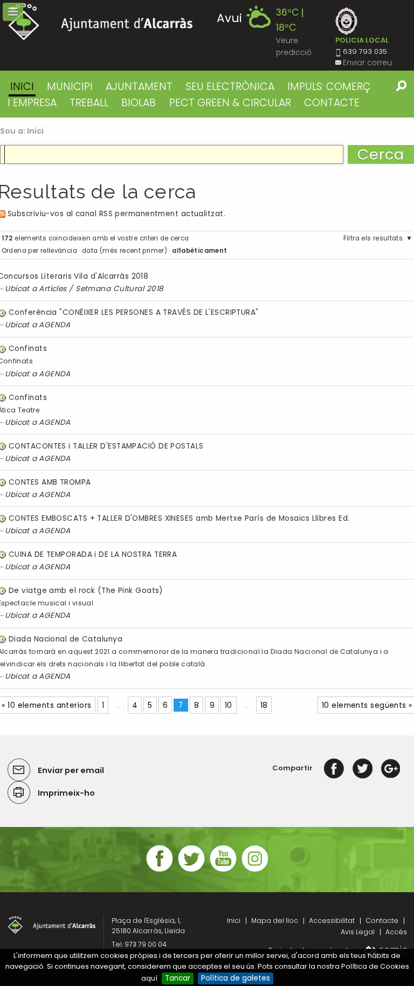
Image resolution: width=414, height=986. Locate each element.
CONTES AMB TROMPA (50, 482)
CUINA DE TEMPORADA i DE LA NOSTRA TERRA (93, 554)
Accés (396, 931)
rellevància (58, 250)
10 (228, 705)
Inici (22, 86)
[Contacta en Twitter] (191, 870)
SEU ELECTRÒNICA (230, 86)
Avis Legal (358, 931)
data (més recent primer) (124, 250)
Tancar (177, 978)
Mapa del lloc (274, 920)
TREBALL (89, 102)
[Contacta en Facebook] (159, 870)
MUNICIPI (70, 86)
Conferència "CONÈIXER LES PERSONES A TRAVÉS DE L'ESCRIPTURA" (134, 312)
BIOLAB (138, 102)
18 (264, 705)
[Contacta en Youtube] (223, 870)
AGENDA (55, 325)
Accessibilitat (332, 920)
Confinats (28, 348)
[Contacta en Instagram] (255, 870)
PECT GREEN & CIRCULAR (230, 102)
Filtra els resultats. (373, 238)
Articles (53, 289)
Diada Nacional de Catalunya (65, 639)
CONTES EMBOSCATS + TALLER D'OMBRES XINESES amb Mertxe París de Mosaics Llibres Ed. (179, 518)
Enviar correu (367, 63)
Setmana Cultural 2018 (119, 289)
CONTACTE (332, 102)
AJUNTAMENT (139, 86)
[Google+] (390, 768)
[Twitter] (362, 768)
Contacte (381, 920)
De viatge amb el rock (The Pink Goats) (86, 590)
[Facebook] (334, 768)
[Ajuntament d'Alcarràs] (101, 22)
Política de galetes (235, 978)
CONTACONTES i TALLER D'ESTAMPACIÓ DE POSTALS (106, 446)
